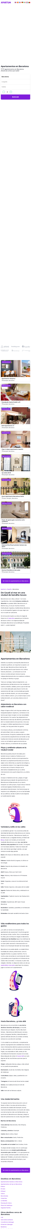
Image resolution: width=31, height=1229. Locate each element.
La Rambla (4, 1200)
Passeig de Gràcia (6, 1203)
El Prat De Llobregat (6, 1224)
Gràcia (3, 1193)
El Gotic (3, 1188)
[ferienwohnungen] (22, 2)
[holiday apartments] (15, 2)
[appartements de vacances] (20, 2)
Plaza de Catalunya (6, 1205)
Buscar (15, 97)
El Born (3, 1186)
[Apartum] (6, 3)
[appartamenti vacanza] (25, 2)
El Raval (3, 1191)
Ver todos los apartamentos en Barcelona (15, 581)
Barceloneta (4, 1196)
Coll (2, 1217)
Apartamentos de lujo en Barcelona (11, 1184)
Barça (2, 840)
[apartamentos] (29, 2)
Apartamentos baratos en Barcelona (11, 1181)
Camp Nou (11, 618)
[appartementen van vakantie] (27, 2)
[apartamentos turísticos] (18, 2)
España (9, 589)
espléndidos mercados (8, 965)
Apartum (3, 589)
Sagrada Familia (5, 1207)
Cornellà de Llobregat (7, 1222)
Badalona (4, 1226)
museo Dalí (20, 1056)
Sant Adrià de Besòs (7, 1219)
